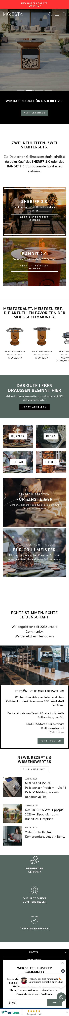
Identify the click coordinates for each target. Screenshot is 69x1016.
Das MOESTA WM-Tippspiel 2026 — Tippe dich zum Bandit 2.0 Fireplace (44, 814)
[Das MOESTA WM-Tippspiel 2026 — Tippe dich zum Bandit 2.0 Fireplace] (12, 813)
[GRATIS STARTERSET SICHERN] (34, 211)
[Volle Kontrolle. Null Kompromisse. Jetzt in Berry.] (12, 836)
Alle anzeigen (34, 769)
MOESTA (33, 952)
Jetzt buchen (51, 741)
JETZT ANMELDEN (34, 407)
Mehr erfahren (35, 113)
